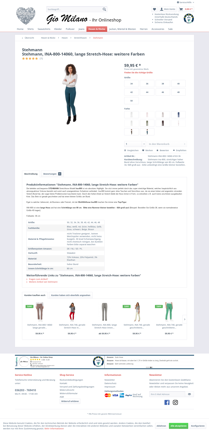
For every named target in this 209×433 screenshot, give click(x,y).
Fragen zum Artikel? (38, 279)
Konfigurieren (198, 425)
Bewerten (164, 150)
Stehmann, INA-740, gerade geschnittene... (137, 326)
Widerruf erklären (70, 401)
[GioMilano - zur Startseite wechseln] (25, 15)
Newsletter (109, 380)
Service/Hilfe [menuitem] (185, 2)
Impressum (109, 386)
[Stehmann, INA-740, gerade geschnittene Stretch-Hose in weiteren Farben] (137, 312)
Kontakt (63, 383)
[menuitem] (76, 9)
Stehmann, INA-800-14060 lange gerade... (39, 326)
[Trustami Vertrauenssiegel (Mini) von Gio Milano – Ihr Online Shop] (188, 18)
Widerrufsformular (69, 393)
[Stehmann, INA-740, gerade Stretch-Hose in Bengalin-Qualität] (72, 312)
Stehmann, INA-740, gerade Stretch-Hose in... (72, 326)
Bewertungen (51, 173)
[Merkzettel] (154, 9)
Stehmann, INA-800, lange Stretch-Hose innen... (104, 326)
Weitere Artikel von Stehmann (43, 281)
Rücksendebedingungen (71, 380)
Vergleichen (133, 150)
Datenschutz (110, 383)
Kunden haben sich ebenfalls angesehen (70, 295)
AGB (62, 396)
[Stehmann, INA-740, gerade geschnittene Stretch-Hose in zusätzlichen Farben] (169, 312)
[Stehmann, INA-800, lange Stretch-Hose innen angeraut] (104, 312)
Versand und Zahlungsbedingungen (77, 386)
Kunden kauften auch (34, 295)
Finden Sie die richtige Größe (138, 72)
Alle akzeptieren (179, 425)
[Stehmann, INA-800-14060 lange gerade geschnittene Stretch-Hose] (40, 312)
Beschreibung (31, 173)
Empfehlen (180, 150)
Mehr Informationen (54, 428)
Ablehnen (161, 425)
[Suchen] (104, 9)
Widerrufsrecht (67, 390)
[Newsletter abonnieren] (189, 394)
